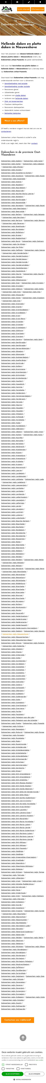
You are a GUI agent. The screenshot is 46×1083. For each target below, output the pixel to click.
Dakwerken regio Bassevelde (13, 203)
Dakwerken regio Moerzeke (12, 592)
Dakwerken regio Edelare (11, 289)
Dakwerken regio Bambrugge (13, 200)
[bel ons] (28, 2)
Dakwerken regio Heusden (12, 408)
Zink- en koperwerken (13, 101)
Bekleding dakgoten (12, 113)
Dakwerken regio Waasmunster (14, 920)
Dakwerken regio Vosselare (12, 908)
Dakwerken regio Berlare (11, 220)
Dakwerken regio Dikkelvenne (13, 280)
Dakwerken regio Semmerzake (14, 765)
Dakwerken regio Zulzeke (13, 1000)
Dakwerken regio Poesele (33, 723)
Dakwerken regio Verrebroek (13, 887)
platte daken (20, 95)
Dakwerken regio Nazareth (12, 613)
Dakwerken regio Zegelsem (12, 976)
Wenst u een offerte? (14, 121)
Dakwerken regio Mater (11, 542)
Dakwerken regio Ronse (34, 732)
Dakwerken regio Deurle (11, 274)
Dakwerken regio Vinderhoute (13, 893)
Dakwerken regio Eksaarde (12, 295)
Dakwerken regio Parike (11, 711)
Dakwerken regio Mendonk (12, 569)
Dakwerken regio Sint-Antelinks (14, 780)
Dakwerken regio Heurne (11, 405)
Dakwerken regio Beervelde (12, 211)
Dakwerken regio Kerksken (12, 444)
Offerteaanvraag (37, 9)
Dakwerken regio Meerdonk (12, 548)
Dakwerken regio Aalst (33, 161)
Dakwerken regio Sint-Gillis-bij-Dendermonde (20, 792)
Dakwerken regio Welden (11, 938)
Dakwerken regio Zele (35, 976)
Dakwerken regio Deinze (35, 250)
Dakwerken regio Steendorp (12, 863)
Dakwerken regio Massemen (13, 539)
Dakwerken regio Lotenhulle (13, 518)
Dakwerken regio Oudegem (12, 694)
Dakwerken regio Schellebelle (13, 753)
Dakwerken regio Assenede (13, 179)
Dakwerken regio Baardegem (13, 188)
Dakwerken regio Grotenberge (13, 378)
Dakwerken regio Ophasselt (12, 688)
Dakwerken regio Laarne (11, 470)
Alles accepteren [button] (12, 1074)
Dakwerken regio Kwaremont (13, 467)
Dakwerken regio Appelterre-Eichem (16, 173)
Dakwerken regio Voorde (11, 905)
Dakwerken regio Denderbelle (14, 253)
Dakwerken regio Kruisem (11, 464)
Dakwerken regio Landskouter (13, 476)
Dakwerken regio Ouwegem (12, 703)
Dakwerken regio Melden (11, 557)
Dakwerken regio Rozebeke (12, 738)
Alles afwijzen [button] (34, 1074)
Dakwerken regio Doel (10, 283)
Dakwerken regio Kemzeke (12, 441)
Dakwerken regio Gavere (11, 339)
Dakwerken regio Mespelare (13, 578)
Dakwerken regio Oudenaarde (13, 697)
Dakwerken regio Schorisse (12, 762)
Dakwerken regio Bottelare (12, 232)
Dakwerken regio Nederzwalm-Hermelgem (19, 628)
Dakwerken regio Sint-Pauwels (14, 848)
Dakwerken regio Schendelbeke (14, 756)
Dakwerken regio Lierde (11, 506)
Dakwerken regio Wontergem (13, 955)
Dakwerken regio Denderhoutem (14, 256)
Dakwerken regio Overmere (12, 708)
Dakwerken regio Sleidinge (12, 851)
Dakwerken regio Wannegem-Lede (15, 926)
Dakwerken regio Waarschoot (13, 917)
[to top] (23, 1038)
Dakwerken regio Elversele (12, 304)
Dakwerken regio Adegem (33, 164)
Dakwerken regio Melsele (13, 563)
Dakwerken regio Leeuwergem (14, 485)
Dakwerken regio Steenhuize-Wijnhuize (17, 866)
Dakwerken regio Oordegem (12, 664)
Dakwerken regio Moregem (12, 601)
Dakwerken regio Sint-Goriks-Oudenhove (18, 798)
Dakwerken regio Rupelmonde (13, 744)
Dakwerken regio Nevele (34, 631)
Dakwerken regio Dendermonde (14, 262)
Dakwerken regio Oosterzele (13, 676)
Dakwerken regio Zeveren (12, 985)
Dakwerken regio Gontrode (12, 363)
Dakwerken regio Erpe (10, 316)
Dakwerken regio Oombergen (13, 661)
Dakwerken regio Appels (11, 170)
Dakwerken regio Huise (10, 423)
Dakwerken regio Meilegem (12, 554)
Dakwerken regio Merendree (13, 575)
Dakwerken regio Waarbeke (14, 914)
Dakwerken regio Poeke (11, 723)
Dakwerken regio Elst (11, 301)
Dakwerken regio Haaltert (12, 381)
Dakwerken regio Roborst (11, 732)
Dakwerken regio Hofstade (12, 417)
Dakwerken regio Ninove (11, 643)
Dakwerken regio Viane (10, 890)
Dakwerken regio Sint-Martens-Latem (16, 833)
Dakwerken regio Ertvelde (12, 322)
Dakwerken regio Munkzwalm (13, 607)
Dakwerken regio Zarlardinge (13, 973)
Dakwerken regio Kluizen (11, 453)
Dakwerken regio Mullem (11, 604)
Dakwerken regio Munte (11, 610)
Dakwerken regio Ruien (10, 741)
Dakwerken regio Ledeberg (13, 482)
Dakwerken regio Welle (33, 938)
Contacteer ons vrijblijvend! (17, 1020)
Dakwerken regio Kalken (11, 435)
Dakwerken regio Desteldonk (13, 271)
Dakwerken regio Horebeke (12, 420)
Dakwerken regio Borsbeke (12, 229)
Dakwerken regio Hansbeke (12, 390)
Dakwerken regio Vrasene (11, 911)
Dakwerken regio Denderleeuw (14, 259)
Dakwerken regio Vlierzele (13, 899)
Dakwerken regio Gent (33, 339)
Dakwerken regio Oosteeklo (12, 673)
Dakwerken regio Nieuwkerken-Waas (16, 640)
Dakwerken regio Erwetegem (13, 328)
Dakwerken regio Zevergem (12, 988)
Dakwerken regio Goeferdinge (13, 360)
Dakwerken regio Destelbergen (14, 268)
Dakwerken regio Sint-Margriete (14, 819)
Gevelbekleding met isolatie (15, 84)
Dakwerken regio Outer (10, 700)
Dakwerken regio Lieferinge (12, 503)
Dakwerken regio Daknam (33, 241)
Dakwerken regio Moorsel (12, 595)
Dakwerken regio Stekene (12, 869)
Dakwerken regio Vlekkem (33, 896)
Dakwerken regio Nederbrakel (13, 619)
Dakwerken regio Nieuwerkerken (14, 637)
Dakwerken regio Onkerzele (12, 655)
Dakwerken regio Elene (11, 298)
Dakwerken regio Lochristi (12, 512)
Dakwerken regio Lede (34, 479)
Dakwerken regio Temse (34, 872)
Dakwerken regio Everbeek (12, 334)
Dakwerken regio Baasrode (12, 191)
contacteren (6, 131)
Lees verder (39, 1060)
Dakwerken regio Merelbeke (14, 572)
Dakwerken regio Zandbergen (13, 970)
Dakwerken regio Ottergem (12, 691)
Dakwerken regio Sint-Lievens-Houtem (17, 816)
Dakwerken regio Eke (31, 292)
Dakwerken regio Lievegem (12, 509)
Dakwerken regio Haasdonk (12, 384)
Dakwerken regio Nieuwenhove (15, 634)
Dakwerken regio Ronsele (13, 735)
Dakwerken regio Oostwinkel (13, 679)
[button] (23, 1079)
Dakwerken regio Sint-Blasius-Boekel (16, 783)
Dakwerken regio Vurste (34, 911)
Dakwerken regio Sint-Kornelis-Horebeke (18, 804)
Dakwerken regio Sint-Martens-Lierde (16, 839)
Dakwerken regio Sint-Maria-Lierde (15, 828)
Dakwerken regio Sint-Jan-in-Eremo (16, 801)
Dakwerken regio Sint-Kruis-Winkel (15, 807)
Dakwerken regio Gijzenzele (12, 354)
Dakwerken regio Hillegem (12, 414)
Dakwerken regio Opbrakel (12, 682)
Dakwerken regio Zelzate (12, 979)
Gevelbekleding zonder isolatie (17, 87)
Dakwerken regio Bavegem (12, 206)
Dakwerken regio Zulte (35, 997)
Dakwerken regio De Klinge (13, 244)
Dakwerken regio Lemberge (12, 494)
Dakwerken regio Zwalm (11, 1003)
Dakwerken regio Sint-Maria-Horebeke (17, 822)
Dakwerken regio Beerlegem (14, 209)
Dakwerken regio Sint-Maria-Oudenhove (17, 830)
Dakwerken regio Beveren (13, 223)
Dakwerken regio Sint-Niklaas (13, 842)
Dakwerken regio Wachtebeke (13, 923)
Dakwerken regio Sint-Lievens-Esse (15, 813)
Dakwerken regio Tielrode (13, 875)
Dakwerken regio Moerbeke (12, 586)
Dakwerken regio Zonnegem (13, 994)
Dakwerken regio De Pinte (12, 247)
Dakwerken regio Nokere (33, 643)
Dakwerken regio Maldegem (12, 530)
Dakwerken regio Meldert (11, 560)
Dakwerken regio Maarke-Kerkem (15, 521)
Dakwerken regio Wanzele (12, 929)
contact (34, 143)
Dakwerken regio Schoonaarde (14, 759)
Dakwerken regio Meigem (11, 551)
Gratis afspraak (24, 9)
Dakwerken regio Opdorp (11, 685)
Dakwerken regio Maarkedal (13, 524)
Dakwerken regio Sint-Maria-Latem (15, 825)
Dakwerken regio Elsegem (33, 298)
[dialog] (23, 1066)
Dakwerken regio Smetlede (12, 860)
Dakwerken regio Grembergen (13, 372)
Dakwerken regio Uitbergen (12, 878)
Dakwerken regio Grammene (13, 369)
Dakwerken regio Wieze (35, 947)
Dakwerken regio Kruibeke (12, 461)
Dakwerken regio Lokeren (12, 515)
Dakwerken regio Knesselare (13, 456)
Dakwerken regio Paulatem (12, 714)
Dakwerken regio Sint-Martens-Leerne (17, 836)
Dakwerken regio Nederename (14, 622)
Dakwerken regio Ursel (10, 881)
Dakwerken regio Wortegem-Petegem (16, 961)
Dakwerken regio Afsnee (12, 167)
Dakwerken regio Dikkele (11, 277)
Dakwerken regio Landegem (12, 473)
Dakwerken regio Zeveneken (13, 982)
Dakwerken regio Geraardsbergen (15, 348)
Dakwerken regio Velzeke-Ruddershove (17, 884)
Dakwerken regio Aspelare (12, 176)
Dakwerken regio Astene (11, 182)
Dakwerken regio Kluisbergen (13, 450)
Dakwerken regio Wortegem (12, 958)
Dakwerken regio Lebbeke (12, 479)
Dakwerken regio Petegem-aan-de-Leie (17, 717)
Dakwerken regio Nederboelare (14, 616)
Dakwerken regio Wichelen (12, 947)
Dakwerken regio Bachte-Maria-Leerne (17, 194)
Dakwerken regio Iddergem (12, 429)
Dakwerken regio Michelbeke (13, 581)
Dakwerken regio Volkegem (12, 902)
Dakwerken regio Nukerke (13, 646)
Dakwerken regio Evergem (12, 336)
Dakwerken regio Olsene (11, 652)
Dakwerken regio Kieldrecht (12, 447)
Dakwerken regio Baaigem (12, 185)
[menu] (6, 2)
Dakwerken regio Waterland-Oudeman (17, 932)
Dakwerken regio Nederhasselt (14, 625)
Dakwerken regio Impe (33, 432)
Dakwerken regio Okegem (12, 649)
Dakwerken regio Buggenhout (13, 238)
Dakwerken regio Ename (11, 307)
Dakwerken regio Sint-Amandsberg (15, 774)
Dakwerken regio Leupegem (12, 500)
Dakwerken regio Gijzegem (12, 351)
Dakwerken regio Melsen (11, 566)
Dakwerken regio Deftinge (12, 250)
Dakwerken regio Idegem (11, 432)
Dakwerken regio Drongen (32, 283)
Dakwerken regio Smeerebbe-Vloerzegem (18, 857)
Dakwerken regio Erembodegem (14, 310)
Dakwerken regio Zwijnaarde (13, 1006)
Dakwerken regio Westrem (12, 941)
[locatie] (40, 2)
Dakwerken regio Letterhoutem (14, 497)
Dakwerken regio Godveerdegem (14, 357)
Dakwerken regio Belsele (34, 214)
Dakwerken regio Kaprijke (12, 438)
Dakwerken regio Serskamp (12, 768)
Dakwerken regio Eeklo (34, 289)
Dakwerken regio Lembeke (12, 488)
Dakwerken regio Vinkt (10, 896)
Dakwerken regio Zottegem (12, 997)
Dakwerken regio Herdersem (13, 399)
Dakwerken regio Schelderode (13, 747)
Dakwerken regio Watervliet (12, 935)
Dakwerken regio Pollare (12, 726)
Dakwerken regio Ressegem (12, 729)
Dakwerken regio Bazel (35, 206)
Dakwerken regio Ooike (10, 658)
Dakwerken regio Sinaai (11, 771)
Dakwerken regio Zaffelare (12, 967)
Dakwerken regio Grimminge (13, 375)
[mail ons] (17, 2)
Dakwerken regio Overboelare (13, 705)
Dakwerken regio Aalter (11, 164)
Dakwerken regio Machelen (12, 527)
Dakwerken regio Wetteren (12, 944)
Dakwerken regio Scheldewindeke (15, 750)
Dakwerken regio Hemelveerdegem (16, 396)
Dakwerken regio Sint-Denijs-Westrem (16, 789)
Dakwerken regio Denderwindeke (15, 265)
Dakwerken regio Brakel (11, 235)
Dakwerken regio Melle (34, 560)
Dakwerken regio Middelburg (13, 583)
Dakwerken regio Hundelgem (13, 426)
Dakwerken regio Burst (10, 241)
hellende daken (21, 98)
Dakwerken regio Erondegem (13, 313)
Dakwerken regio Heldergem (13, 393)
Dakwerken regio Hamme (11, 387)
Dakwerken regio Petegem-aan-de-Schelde (19, 720)
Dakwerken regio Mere (34, 569)
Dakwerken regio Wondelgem (14, 950)
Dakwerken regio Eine (11, 292)
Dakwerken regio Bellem (11, 214)
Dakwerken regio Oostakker (12, 667)
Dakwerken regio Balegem (12, 197)
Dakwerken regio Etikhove (12, 331)
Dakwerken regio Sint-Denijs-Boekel (16, 786)
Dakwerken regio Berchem (13, 217)
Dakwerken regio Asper (35, 176)
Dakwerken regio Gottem (11, 366)
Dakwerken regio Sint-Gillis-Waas (15, 795)
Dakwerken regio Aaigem (11, 161)
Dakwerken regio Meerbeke (12, 545)
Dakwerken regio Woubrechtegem (15, 964)
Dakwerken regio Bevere (34, 220)
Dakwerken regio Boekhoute (13, 226)
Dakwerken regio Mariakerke (13, 533)
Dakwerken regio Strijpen (11, 872)
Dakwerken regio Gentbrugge (13, 342)
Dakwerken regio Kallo (32, 435)
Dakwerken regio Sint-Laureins (14, 810)
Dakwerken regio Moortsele (12, 598)
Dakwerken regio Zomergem (13, 991)
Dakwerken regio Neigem (11, 631)
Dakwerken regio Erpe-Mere (13, 319)
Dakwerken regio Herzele (11, 402)
